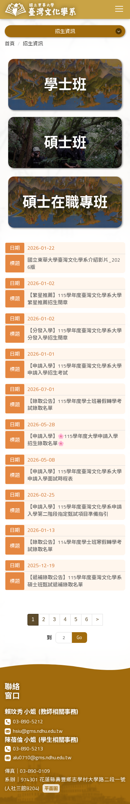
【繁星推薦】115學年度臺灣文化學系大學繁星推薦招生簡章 (74, 298)
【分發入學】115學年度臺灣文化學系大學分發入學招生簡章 (74, 334)
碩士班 (65, 142)
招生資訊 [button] (65, 31)
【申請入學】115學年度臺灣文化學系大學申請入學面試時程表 (74, 475)
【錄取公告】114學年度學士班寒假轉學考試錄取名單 (74, 545)
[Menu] (119, 9)
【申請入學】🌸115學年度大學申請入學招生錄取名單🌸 (72, 439)
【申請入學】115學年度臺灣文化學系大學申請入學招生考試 (74, 369)
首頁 (10, 43)
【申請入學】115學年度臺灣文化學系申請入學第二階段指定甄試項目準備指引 (74, 510)
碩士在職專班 (65, 202)
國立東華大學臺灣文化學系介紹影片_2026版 (73, 263)
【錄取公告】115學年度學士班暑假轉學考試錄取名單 (74, 404)
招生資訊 (33, 43)
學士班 (65, 84)
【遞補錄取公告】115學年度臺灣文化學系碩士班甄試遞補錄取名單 (74, 581)
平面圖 (51, 788)
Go (79, 637)
